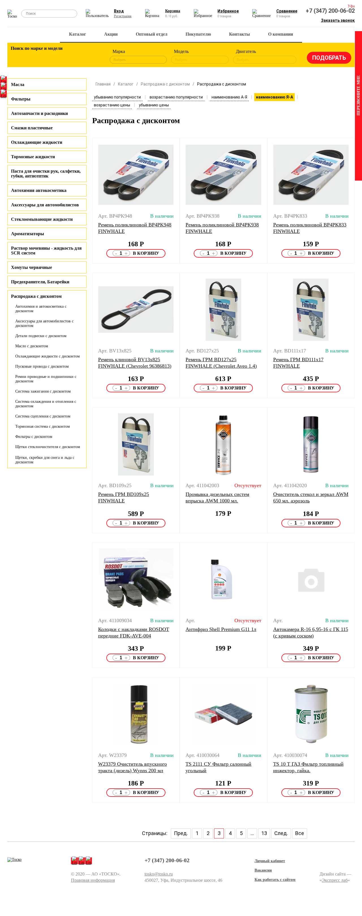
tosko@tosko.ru (159, 874)
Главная (103, 84)
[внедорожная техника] (80, 57)
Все (299, 833)
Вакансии (263, 870)
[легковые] (18, 57)
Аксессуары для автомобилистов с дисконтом (44, 323)
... (252, 833)
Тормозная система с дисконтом (42, 426)
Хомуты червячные (31, 267)
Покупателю (198, 34)
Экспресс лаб (335, 880)
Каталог (77, 34)
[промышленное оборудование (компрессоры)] (96, 57)
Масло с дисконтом (31, 346)
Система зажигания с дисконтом (43, 391)
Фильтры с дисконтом (33, 437)
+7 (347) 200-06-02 (330, 10)
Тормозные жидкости (33, 156)
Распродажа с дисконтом (165, 84)
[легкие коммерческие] (33, 57)
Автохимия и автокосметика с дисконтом (40, 308)
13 (264, 833)
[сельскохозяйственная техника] (64, 57)
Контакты (239, 34)
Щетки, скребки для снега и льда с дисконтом (44, 459)
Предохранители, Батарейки (40, 281)
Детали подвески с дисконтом (40, 336)
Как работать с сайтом (275, 880)
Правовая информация (93, 880)
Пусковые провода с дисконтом (42, 366)
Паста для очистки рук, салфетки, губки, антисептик (46, 173)
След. (281, 833)
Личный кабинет (270, 861)
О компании (280, 34)
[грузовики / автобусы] (49, 57)
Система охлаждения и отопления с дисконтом (45, 403)
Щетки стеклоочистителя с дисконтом (47, 447)
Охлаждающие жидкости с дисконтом (47, 356)
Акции (111, 34)
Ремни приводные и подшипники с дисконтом (45, 378)
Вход (119, 11)
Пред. (181, 833)
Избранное (228, 11)
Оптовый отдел (151, 34)
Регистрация (123, 16)
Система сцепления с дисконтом (42, 416)
